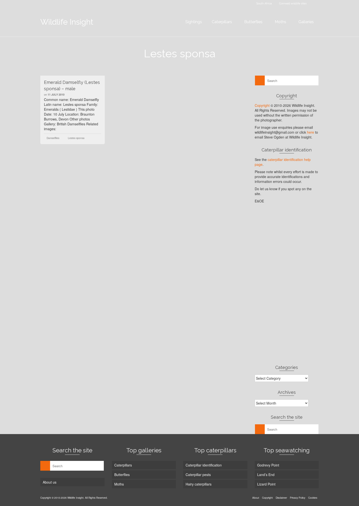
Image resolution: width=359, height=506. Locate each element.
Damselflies (53, 138)
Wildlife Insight (66, 21)
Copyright (262, 105)
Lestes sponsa (76, 138)
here (310, 132)
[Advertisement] (287, 284)
